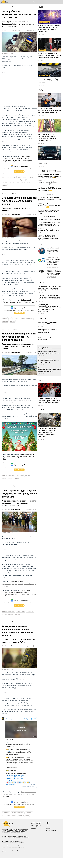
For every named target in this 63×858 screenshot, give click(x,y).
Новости (9, 6)
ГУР (3, 815)
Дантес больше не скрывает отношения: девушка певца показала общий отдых (49, 205)
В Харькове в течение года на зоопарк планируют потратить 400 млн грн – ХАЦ (19, 457)
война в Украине (23, 177)
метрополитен (21, 611)
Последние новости (47, 171)
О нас (47, 825)
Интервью (42, 282)
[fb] (33, 30)
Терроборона (20, 180)
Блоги (41, 244)
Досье (37, 827)
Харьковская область (8, 180)
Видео (41, 409)
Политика (42, 318)
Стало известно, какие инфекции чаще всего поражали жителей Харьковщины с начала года (49, 218)
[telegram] (35, 30)
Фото (40, 380)
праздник (27, 475)
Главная (4, 6)
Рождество (30, 611)
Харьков (4, 185)
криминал (5, 321)
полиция (4, 318)
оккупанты (29, 812)
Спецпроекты (44, 347)
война (31, 177)
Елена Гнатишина (15, 214)
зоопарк (10, 478)
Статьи (41, 90)
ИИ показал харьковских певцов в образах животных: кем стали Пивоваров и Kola (49, 188)
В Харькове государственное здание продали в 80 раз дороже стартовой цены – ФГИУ (49, 182)
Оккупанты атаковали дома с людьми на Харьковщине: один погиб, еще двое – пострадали (49, 176)
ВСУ (3, 177)
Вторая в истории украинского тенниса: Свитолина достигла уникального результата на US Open (49, 224)
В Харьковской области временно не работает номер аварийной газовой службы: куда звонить (48, 237)
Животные (20, 475)
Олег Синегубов (11, 177)
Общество (15, 329)
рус (35, 2)
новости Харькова (26, 183)
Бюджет (28, 180)
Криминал (15, 193)
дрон (27, 815)
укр (32, 2)
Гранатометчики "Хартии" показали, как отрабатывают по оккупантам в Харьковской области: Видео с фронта (19, 593)
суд (10, 318)
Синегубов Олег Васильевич (10, 183)
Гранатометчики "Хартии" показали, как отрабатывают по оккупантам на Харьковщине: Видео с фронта (17, 159)
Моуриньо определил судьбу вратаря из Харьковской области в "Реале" (48, 211)
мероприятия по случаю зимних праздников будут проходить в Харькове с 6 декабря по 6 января (19, 584)
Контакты (48, 827)
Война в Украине (16, 6)
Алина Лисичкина (15, 30)
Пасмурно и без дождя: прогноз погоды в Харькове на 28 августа (48, 230)
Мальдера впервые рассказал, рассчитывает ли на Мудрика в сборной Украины (49, 199)
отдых (4, 478)
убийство (16, 318)
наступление (5, 812)
